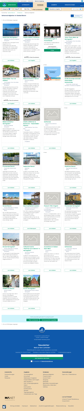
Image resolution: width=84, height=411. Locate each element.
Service (82, 5)
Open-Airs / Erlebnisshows (69, 374)
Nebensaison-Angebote (30, 378)
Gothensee (47, 122)
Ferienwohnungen (9, 374)
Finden (52, 50)
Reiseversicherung (61, 406)
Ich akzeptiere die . (42, 361)
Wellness (45, 387)
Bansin (39, 1)
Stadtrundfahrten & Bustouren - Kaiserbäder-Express (31, 123)
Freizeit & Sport (47, 376)
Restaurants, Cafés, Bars (49, 385)
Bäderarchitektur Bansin (31, 78)
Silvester (26, 390)
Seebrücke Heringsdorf (10, 37)
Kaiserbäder (31, 1)
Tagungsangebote (29, 392)
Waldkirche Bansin (8, 288)
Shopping (45, 380)
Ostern (25, 385)
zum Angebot (31, 60)
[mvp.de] (82, 1)
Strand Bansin (7, 206)
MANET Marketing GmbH (44, 339)
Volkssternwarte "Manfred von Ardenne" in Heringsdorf (31, 248)
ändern (56, 48)
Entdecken (19, 12)
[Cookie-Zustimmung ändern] (4, 406)
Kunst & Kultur (47, 378)
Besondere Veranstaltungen (50, 383)
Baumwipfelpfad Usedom (31, 206)
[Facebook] (76, 1)
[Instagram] (79, 1)
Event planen (27, 387)
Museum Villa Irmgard (51, 206)
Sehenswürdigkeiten (48, 374)
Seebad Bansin (11, 12)
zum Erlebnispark (31, 228)
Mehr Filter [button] (27, 9)
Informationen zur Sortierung (76, 17)
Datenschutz (33, 406)
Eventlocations (28, 388)
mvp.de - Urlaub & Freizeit (42, 337)
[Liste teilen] (72, 16)
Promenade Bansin (9, 166)
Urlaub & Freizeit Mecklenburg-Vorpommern (70, 400)
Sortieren (77, 15)
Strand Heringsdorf (9, 247)
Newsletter (71, 406)
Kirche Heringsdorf (29, 288)
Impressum (25, 406)
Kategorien (5, 9)
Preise (16, 9)
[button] (12, 4)
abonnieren (42, 358)
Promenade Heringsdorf (72, 206)
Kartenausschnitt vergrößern (49, 320)
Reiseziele (45, 381)
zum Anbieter (11, 60)
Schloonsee (68, 247)
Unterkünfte (8, 372)
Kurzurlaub (27, 376)
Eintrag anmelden (15, 406)
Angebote (26, 372)
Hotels (6, 376)
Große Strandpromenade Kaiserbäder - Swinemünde (73, 80)
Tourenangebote (28, 374)
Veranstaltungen (67, 372)
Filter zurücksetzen (33, 320)
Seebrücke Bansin (29, 166)
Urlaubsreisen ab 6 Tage (30, 394)
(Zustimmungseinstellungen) (46, 406)
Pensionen (7, 378)
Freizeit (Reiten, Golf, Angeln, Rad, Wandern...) (31, 380)
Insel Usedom (24, 1)
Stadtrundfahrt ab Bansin (31, 37)
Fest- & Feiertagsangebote (31, 383)
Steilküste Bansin (70, 166)
